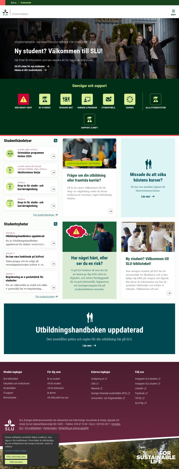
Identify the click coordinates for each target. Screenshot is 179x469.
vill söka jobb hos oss (57, 397)
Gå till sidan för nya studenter (30, 66)
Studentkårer (9, 388)
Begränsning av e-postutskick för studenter (24, 278)
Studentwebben (20, 14)
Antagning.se (97, 378)
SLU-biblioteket (10, 378)
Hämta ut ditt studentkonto (28, 70)
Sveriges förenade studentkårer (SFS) (109, 393)
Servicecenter (9, 397)
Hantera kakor (50, 428)
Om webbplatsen (33, 428)
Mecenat (95, 388)
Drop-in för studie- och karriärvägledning (30, 187)
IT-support (8, 392)
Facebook (140, 393)
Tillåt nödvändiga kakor (16, 457)
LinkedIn (139, 388)
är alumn (51, 392)
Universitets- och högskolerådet (106, 398)
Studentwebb (26, 3)
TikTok (138, 398)
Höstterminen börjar (29, 172)
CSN (93, 383)
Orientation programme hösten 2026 (31, 154)
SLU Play (139, 403)
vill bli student (54, 383)
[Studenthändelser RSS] (55, 141)
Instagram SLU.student (146, 383)
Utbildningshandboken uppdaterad (25, 236)
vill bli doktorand (55, 388)
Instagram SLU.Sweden (146, 378)
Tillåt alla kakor (16, 462)
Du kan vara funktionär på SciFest (25, 256)
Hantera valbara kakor (15, 450)
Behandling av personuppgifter (74, 428)
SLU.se (14, 3)
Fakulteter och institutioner (16, 383)
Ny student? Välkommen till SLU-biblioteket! (147, 261)
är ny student (53, 378)
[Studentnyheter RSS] (55, 225)
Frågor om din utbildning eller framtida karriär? (86, 178)
